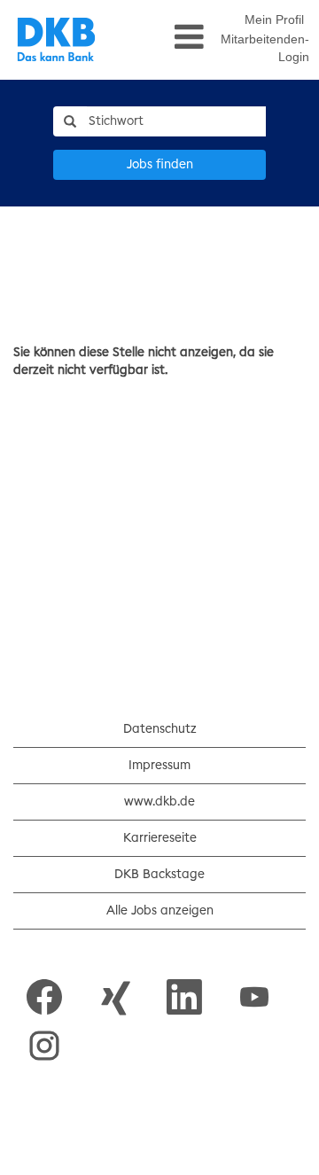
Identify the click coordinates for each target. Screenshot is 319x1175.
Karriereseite (160, 838)
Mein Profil (274, 19)
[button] (162, 37)
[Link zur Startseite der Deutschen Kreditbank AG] (56, 40)
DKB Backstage (159, 874)
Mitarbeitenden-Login (265, 48)
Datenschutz (160, 729)
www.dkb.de (159, 802)
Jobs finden (160, 165)
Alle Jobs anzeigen (160, 911)
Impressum (159, 765)
